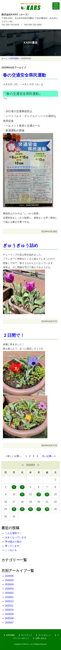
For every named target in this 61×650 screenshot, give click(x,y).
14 (47, 494)
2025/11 (9, 605)
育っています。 (13, 546)
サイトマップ (26, 635)
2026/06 (9, 576)
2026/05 (9, 580)
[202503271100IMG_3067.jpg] (25, 397)
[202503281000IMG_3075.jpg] (28, 135)
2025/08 (9, 618)
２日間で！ (14, 335)
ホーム (4, 58)
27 (38, 509)
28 (47, 509)
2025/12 (9, 601)
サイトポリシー (44, 635)
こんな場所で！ (13, 533)
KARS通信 (14, 58)
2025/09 (9, 614)
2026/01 (9, 597)
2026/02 (9, 593)
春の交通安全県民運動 (24, 75)
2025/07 (9, 622)
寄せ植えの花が (13, 541)
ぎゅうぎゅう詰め (20, 245)
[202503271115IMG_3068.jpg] (24, 353)
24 (14, 509)
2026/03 (9, 588)
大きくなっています (15, 537)
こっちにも (11, 550)
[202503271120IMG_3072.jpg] (24, 271)
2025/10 (9, 610)
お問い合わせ (41, 638)
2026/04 (9, 584)
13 (38, 494)
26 (30, 509)
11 (22, 494)
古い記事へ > (49, 456)
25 (22, 509)
